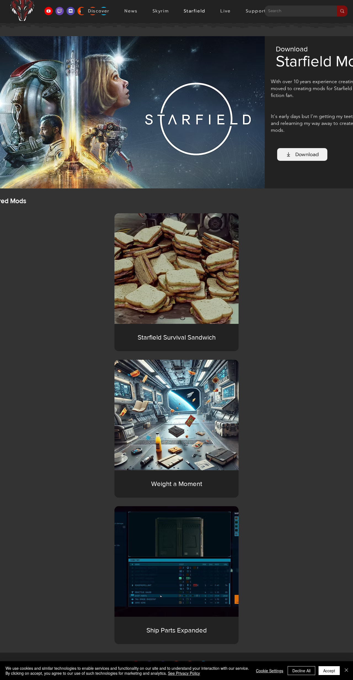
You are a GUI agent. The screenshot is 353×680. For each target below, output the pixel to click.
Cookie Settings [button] (269, 670)
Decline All (301, 670)
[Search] (342, 11)
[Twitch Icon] (59, 11)
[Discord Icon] (70, 11)
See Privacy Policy (184, 673)
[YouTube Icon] (48, 11)
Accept (329, 670)
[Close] (346, 671)
